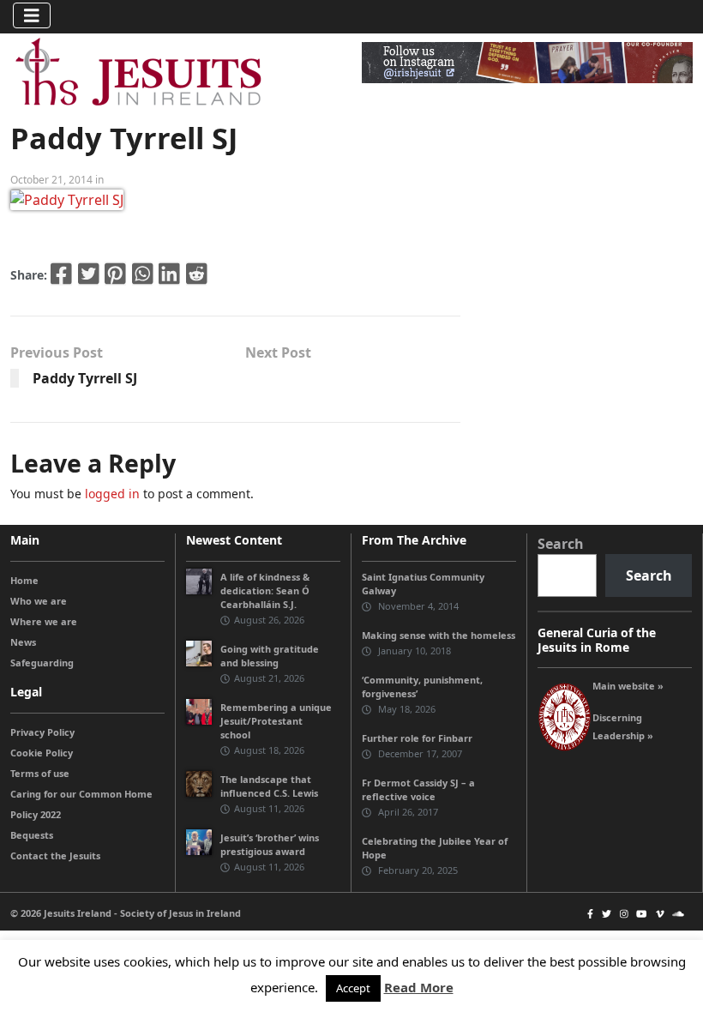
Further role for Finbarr (417, 738)
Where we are (43, 621)
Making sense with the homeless (438, 635)
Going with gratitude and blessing (269, 655)
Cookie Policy (41, 752)
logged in (112, 493)
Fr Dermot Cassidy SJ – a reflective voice (418, 789)
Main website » (628, 685)
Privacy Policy (42, 732)
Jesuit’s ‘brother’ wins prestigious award (269, 844)
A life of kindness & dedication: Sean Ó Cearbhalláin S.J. (264, 590)
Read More (419, 987)
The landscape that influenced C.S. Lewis (269, 786)
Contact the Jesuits (55, 855)
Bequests (31, 834)
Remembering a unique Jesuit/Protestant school (276, 721)
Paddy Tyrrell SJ (85, 378)
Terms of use (39, 773)
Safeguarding (42, 662)
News (23, 642)
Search (561, 543)
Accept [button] (353, 988)
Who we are (38, 600)
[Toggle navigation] (32, 15)
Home (24, 580)
